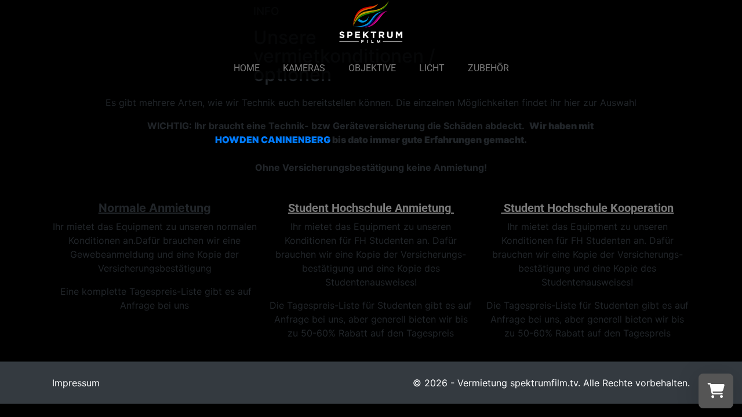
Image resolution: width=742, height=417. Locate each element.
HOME (247, 68)
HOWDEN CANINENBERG (273, 139)
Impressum (76, 383)
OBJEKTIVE (372, 68)
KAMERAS (304, 68)
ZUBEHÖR (488, 68)
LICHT (432, 68)
